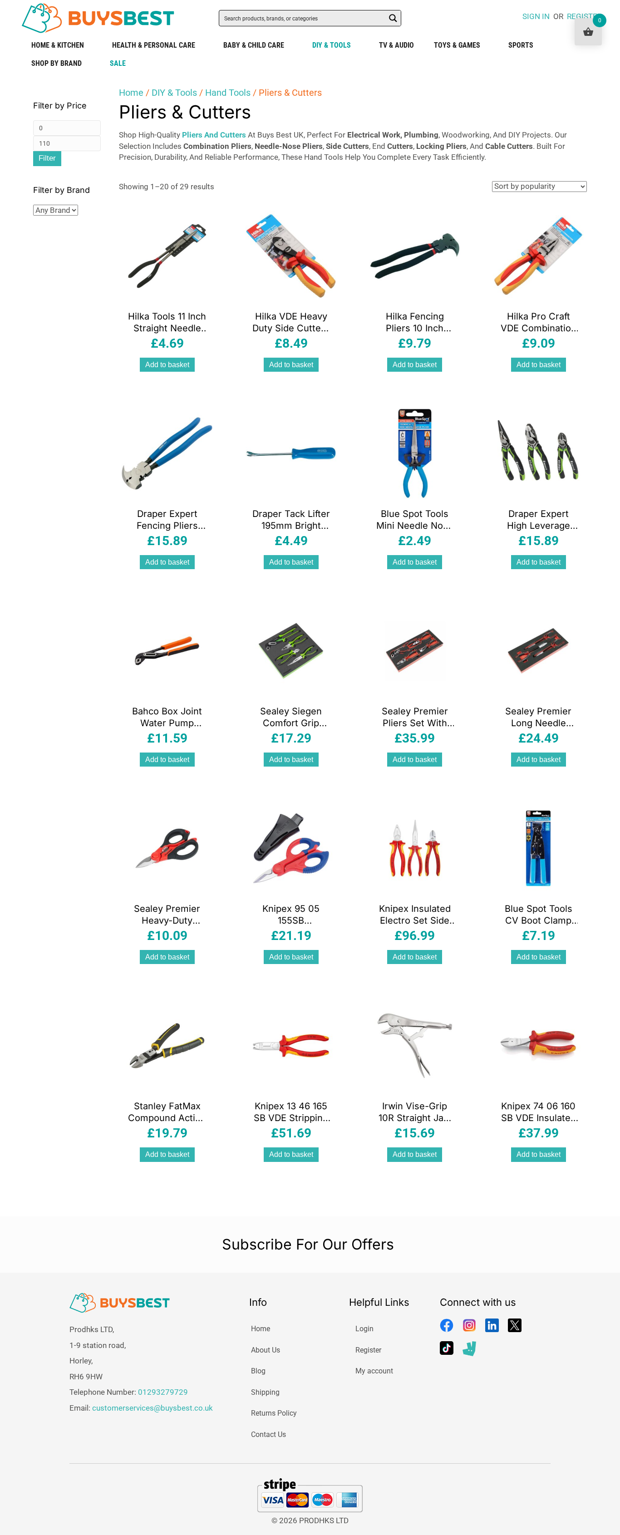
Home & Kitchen (57, 45)
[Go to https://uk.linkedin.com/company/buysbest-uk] (492, 1325)
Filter (47, 158)
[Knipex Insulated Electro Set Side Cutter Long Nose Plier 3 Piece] (414, 847)
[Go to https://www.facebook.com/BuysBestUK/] (446, 1325)
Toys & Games (457, 45)
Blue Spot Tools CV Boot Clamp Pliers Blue (538, 920)
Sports (520, 45)
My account (374, 1371)
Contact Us (268, 1434)
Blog (258, 1371)
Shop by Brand (56, 63)
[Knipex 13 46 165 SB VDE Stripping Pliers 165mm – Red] (291, 1045)
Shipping (265, 1392)
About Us (265, 1350)
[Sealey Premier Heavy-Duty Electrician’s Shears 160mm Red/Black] (167, 847)
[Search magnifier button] (393, 18)
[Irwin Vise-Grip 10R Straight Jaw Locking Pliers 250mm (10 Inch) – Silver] (414, 1045)
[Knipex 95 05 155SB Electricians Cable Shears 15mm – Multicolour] (291, 847)
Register (368, 1350)
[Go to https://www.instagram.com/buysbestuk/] (469, 1325)
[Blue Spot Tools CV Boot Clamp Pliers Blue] (538, 847)
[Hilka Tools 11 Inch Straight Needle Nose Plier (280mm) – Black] (167, 255)
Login (364, 1328)
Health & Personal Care (153, 45)
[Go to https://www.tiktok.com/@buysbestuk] (446, 1348)
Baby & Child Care (253, 45)
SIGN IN (536, 16)
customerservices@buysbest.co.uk (152, 1407)
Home (131, 92)
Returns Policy (274, 1413)
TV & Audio (396, 45)
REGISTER (584, 16)
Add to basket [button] (167, 365)
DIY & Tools (331, 45)
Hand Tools (228, 92)
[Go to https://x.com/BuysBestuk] (515, 1325)
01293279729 (163, 1392)
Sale (118, 63)
